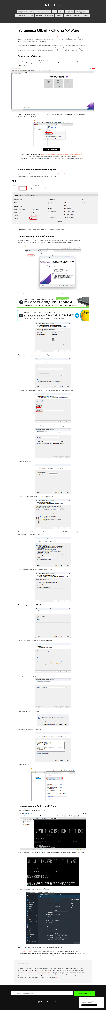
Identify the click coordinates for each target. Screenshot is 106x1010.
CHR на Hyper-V (60, 37)
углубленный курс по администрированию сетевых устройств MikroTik (61, 154)
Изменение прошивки (73, 15)
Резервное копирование (44, 15)
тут (82, 158)
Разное (86, 15)
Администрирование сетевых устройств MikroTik (37, 973)
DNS (31, 15)
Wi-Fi (61, 12)
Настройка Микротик (25, 951)
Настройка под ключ (25, 12)
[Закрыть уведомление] (102, 998)
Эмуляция (69, 12)
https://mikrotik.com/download (61, 174)
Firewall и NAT (21, 15)
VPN (54, 12)
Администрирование (43, 12)
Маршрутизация (81, 12)
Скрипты (59, 15)
